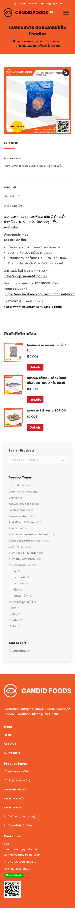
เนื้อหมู (13, 614)
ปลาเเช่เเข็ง (19, 577)
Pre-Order (15, 528)
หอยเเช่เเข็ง (19, 595)
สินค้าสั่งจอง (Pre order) (23, 553)
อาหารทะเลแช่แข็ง (53, 166)
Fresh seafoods (19, 510)
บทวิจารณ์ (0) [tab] (13, 205)
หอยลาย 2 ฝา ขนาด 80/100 (46, 410)
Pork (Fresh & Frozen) (23, 522)
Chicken (14, 497)
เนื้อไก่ (12, 626)
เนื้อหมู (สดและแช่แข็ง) (17, 771)
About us (10, 743)
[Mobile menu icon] (66, 12)
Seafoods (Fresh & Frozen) (26, 540)
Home (8, 734)
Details (35, 367)
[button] (65, 72)
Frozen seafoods (20, 516)
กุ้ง (14, 571)
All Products (17, 485)
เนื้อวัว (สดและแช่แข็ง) (17, 780)
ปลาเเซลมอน (21, 166)
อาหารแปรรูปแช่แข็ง (21, 602)
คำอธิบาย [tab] (10, 187)
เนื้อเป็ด (13, 620)
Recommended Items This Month (30, 534)
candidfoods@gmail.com (20, 849)
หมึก (15, 589)
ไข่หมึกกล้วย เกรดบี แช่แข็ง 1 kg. (46, 348)
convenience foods (21, 503)
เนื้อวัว (12, 608)
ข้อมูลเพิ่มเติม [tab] (13, 196)
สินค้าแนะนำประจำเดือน (23, 559)
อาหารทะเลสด (12, 807)
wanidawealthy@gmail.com (22, 854)
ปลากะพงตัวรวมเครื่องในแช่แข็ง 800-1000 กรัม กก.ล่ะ (46, 380)
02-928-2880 (20, 868)
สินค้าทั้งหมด (36, 166)
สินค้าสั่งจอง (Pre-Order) (19, 816)
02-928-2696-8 (27, 3)
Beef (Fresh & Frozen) (23, 491)
